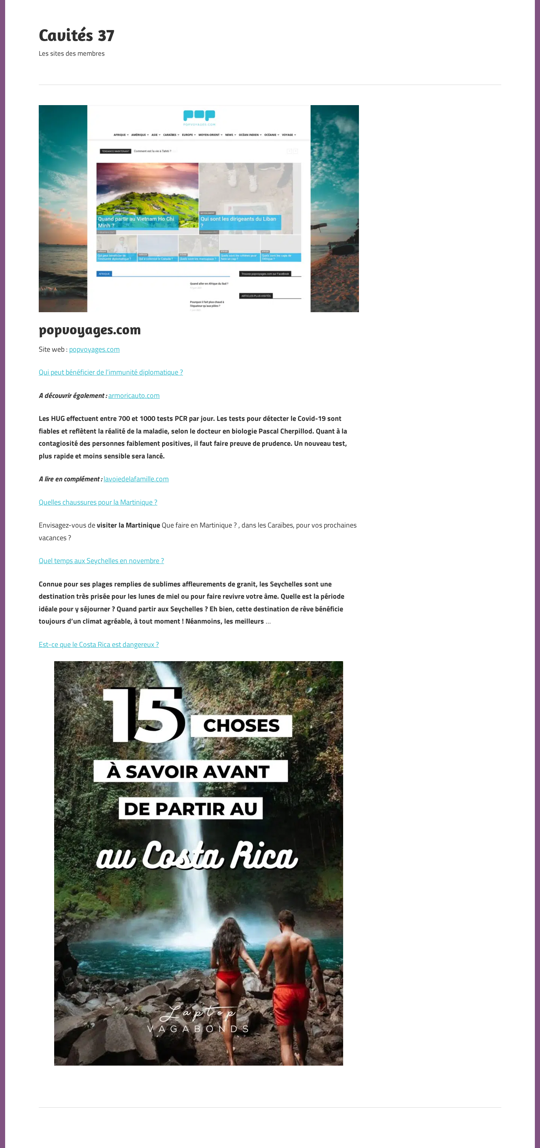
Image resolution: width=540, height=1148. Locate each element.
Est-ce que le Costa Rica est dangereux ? (99, 644)
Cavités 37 (77, 34)
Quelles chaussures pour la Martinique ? (98, 502)
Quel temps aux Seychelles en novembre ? (101, 560)
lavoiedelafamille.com (136, 478)
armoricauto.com (134, 395)
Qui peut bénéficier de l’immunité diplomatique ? (111, 372)
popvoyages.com (94, 349)
